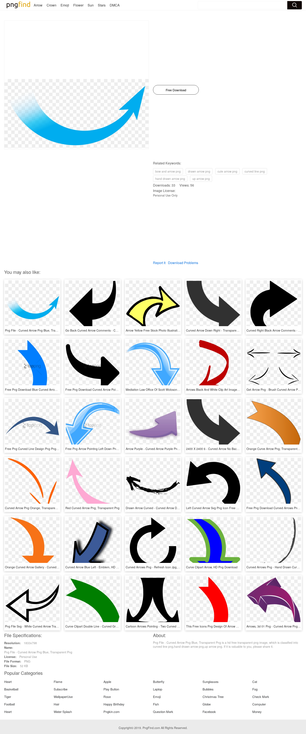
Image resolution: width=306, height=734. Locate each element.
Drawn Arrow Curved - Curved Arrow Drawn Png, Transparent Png (169, 508)
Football (9, 704)
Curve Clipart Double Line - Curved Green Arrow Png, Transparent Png (112, 626)
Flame (58, 681)
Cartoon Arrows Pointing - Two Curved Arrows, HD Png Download (169, 626)
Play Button (111, 689)
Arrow (38, 5)
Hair (56, 704)
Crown (51, 5)
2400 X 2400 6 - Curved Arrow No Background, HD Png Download (229, 449)
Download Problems (183, 262)
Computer (259, 704)
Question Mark (163, 711)
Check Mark (260, 696)
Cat (254, 681)
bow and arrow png (168, 171)
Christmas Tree (213, 696)
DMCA (115, 5)
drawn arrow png (199, 171)
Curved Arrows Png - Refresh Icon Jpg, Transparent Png (163, 567)
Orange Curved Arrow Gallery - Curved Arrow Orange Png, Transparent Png (55, 567)
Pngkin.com (111, 711)
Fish (156, 704)
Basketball (11, 689)
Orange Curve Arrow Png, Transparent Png (275, 449)
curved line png (255, 171)
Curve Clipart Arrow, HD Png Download (212, 567)
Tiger (7, 696)
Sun (91, 5)
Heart (8, 681)
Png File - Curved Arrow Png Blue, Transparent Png (39, 330)
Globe (207, 704)
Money (257, 711)
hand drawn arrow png (170, 179)
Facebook (209, 711)
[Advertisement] (76, 50)
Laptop (157, 689)
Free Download (176, 90)
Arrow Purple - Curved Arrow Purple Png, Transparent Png (164, 449)
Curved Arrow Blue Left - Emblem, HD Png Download (100, 567)
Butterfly (158, 681)
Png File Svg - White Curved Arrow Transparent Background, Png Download (55, 626)
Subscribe (60, 689)
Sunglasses (211, 681)
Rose (107, 696)
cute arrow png (227, 171)
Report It (159, 262)
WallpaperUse (63, 696)
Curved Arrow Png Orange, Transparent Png (34, 508)
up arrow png (201, 179)
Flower (78, 5)
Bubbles (208, 689)
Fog (254, 689)
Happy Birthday (113, 704)
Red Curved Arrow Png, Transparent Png (92, 508)
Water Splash (63, 711)
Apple (107, 681)
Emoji (65, 5)
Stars (102, 5)
